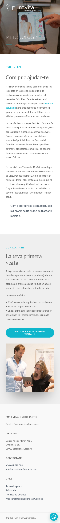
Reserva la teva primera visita (30, 332)
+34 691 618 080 (14, 465)
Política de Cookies (16, 494)
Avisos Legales (14, 486)
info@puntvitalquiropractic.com (21, 469)
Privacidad (11, 490)
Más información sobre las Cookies (24, 498)
